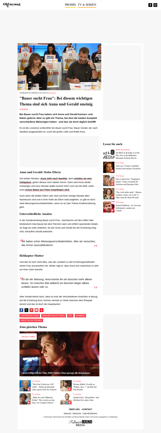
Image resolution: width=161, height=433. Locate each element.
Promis (70, 5)
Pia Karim (52, 93)
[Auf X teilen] (26, 310)
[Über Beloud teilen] (41, 310)
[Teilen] (31, 310)
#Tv (70, 316)
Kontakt (87, 409)
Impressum (67, 413)
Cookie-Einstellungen (89, 413)
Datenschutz (77, 413)
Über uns (74, 409)
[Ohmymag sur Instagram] (155, 5)
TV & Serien (87, 5)
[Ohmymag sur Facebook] (150, 5)
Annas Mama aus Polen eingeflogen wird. (47, 190)
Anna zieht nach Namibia (53, 178)
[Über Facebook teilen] (21, 310)
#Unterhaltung (30, 316)
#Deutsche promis (31, 320)
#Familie (80, 316)
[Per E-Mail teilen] (36, 310)
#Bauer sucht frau (54, 316)
